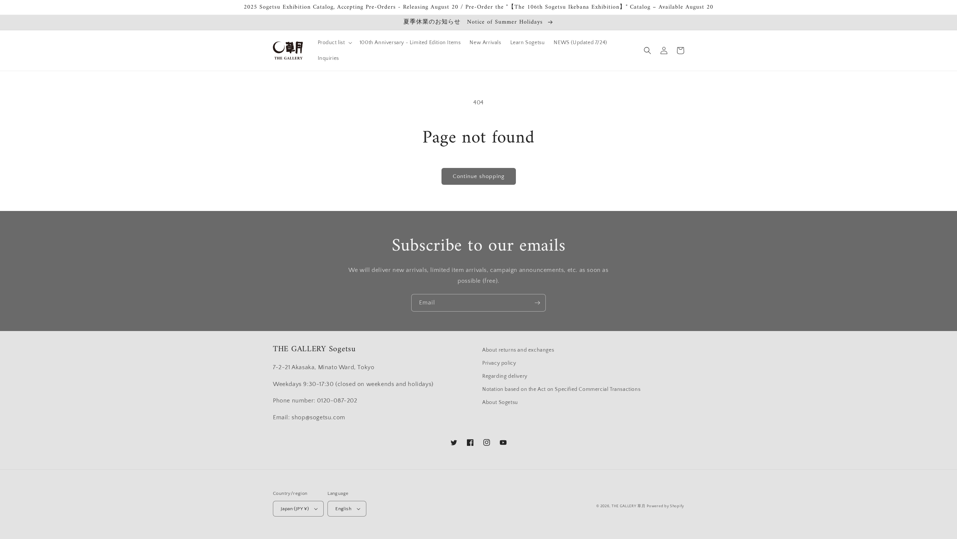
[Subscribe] (537, 303)
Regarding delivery (504, 376)
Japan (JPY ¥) (295, 508)
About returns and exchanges (518, 350)
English (343, 508)
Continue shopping (479, 176)
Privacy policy (499, 363)
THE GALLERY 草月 (629, 506)
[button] (334, 42)
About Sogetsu (500, 402)
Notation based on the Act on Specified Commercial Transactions (561, 389)
